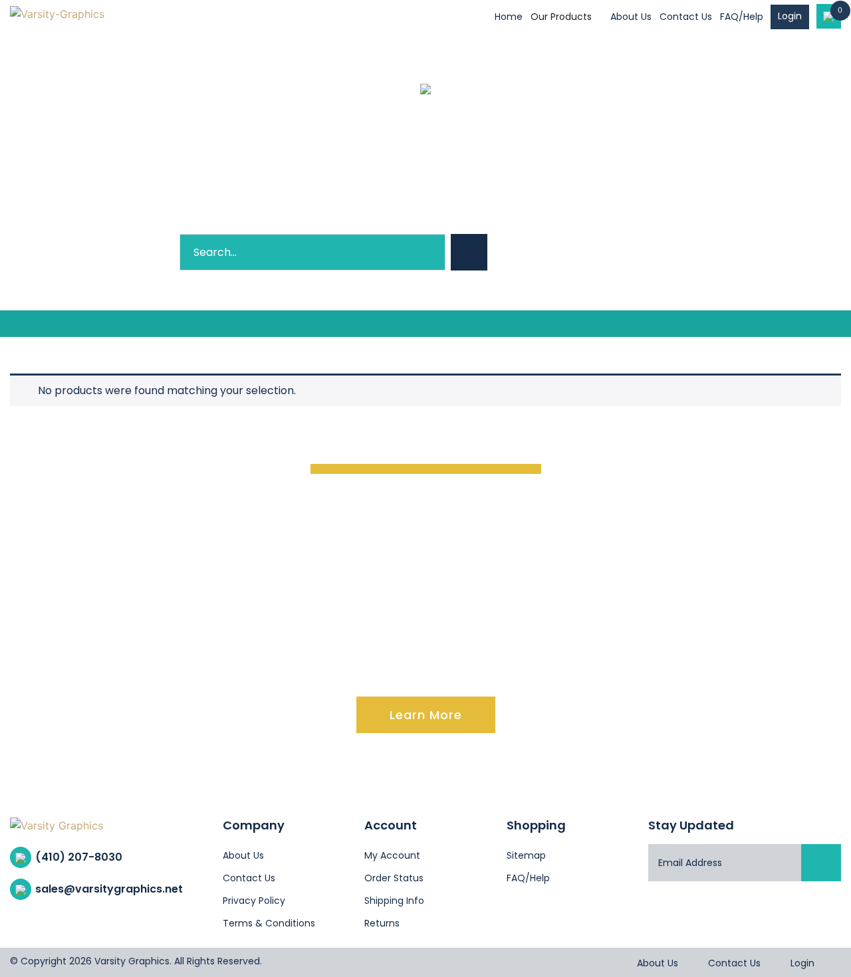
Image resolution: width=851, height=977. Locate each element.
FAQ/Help (741, 16)
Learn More (426, 714)
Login (790, 16)
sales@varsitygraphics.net (109, 889)
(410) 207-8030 (78, 857)
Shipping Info (394, 900)
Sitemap (526, 855)
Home (509, 16)
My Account (392, 855)
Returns (382, 923)
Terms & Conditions (269, 923)
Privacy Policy (254, 900)
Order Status (394, 878)
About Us (631, 16)
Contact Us (686, 16)
